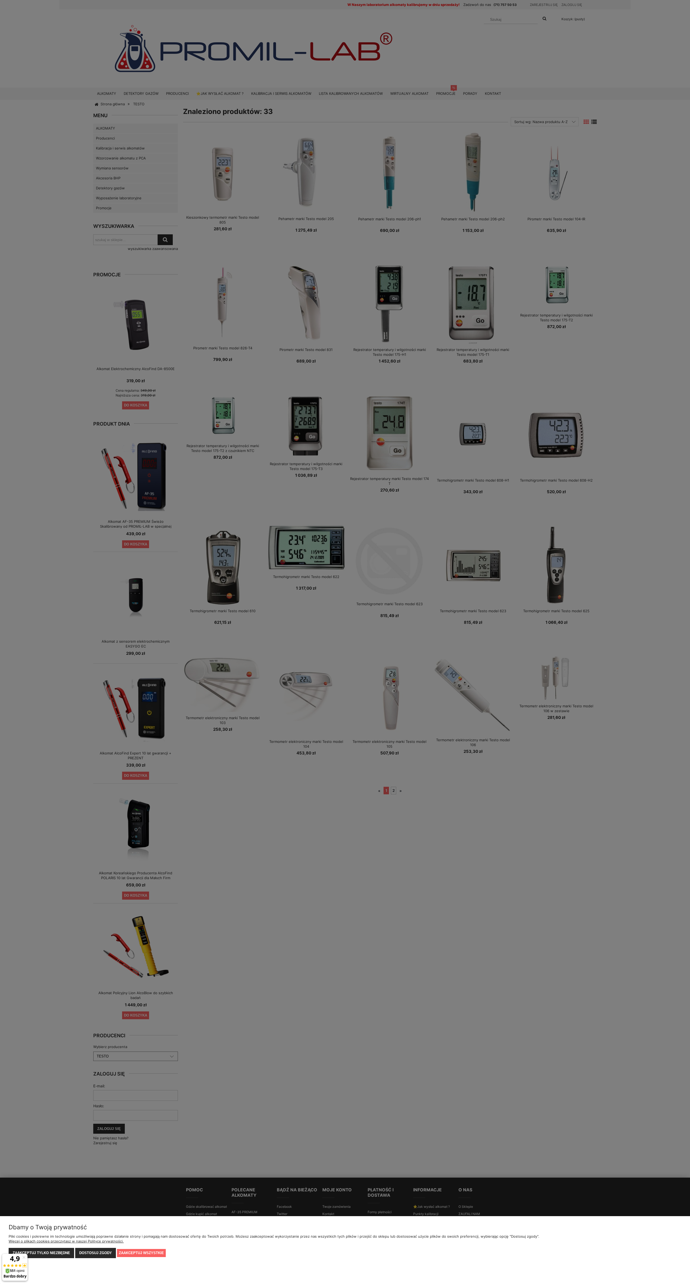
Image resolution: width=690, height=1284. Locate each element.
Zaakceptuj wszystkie (141, 1253)
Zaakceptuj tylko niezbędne (41, 1253)
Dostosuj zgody (95, 1253)
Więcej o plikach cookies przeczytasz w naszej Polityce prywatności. (66, 1241)
